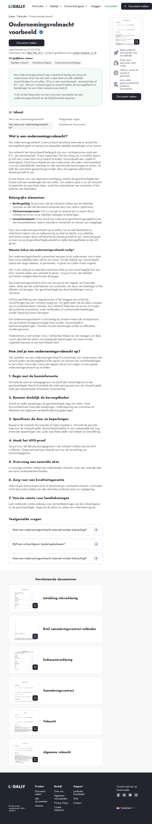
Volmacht (49, 721)
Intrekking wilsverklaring (60, 598)
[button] (38, 6)
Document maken (27, 43)
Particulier (22, 16)
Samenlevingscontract (58, 691)
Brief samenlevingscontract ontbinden (69, 629)
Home (12, 16)
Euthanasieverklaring (57, 660)
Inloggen (96, 6)
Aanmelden (111, 6)
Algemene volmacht (57, 752)
